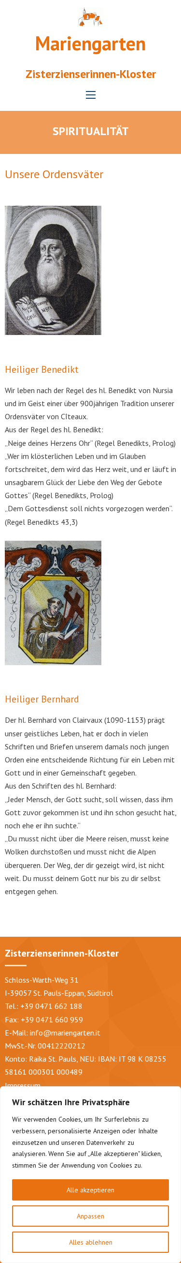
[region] (90, 1174)
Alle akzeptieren (90, 1190)
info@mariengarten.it (65, 1032)
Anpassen (90, 1216)
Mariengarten (90, 43)
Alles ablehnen (90, 1242)
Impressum (23, 1085)
